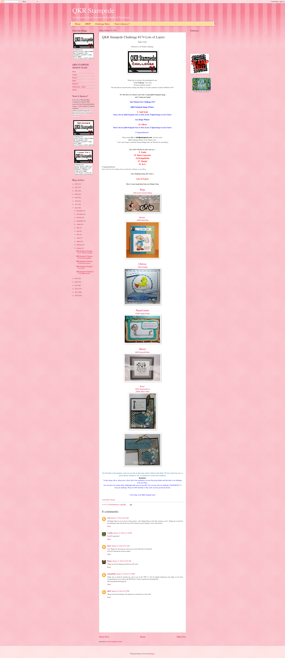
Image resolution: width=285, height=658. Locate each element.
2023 (76, 184)
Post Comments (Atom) (115, 641)
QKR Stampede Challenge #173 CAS (84, 267)
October (79, 217)
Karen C (74, 78)
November (80, 214)
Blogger (152, 654)
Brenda (142, 217)
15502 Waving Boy (141, 389)
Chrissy (142, 264)
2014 (76, 282)
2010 (76, 295)
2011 (76, 292)
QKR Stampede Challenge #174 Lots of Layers (84, 262)
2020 (76, 194)
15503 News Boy (143, 220)
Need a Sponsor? (122, 23)
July (78, 228)
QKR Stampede (93, 10)
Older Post (181, 636)
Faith (74, 71)
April (78, 238)
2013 (76, 285)
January (79, 248)
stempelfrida (111, 574)
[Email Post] (130, 504)
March (79, 241)
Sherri (142, 349)
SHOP (88, 23)
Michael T (75, 84)
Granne (74, 75)
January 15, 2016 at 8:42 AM (120, 518)
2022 (76, 187)
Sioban (74, 90)
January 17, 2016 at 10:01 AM (121, 561)
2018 (76, 201)
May (78, 234)
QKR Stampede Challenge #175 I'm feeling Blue (84, 257)
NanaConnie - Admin (79, 87)
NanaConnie (142, 310)
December (80, 211)
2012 (76, 289)
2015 (76, 278)
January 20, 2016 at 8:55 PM (120, 591)
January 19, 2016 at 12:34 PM (125, 574)
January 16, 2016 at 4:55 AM (120, 546)
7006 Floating (142, 267)
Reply (109, 526)
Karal (142, 386)
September (80, 221)
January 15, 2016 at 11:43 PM (122, 533)
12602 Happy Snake (142, 313)
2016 (76, 208)
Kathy (74, 81)
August (79, 224)
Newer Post (104, 636)
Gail (108, 518)
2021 (76, 191)
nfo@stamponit (142, 137)
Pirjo (142, 189)
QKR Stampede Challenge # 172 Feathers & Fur (85, 272)
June (78, 231)
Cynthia (110, 533)
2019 (76, 197)
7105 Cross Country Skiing (142, 193)
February (80, 245)
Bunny (109, 561)
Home (77, 23)
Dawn (109, 546)
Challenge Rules (102, 23)
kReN (109, 591)
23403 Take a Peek (142, 391)
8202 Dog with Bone (142, 352)
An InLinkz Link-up (108, 500)
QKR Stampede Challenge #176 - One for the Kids (84, 252)
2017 (76, 204)
